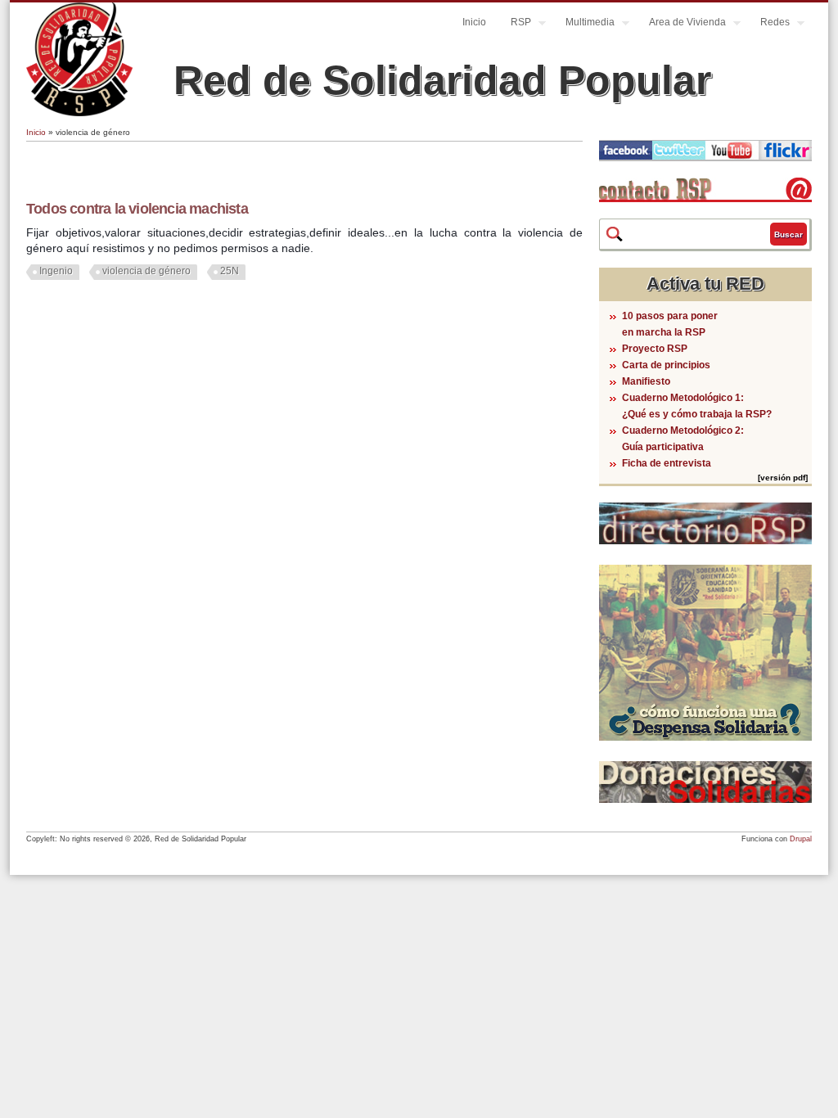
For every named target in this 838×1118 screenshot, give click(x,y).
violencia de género (146, 271)
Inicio (474, 22)
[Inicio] (79, 113)
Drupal (801, 839)
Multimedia (584, 24)
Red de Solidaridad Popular (442, 80)
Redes (769, 24)
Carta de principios (666, 365)
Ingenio (56, 271)
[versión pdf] (783, 477)
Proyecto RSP (654, 348)
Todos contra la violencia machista (137, 209)
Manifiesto (646, 381)
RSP (514, 24)
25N (229, 271)
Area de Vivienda (681, 24)
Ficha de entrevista (666, 463)
